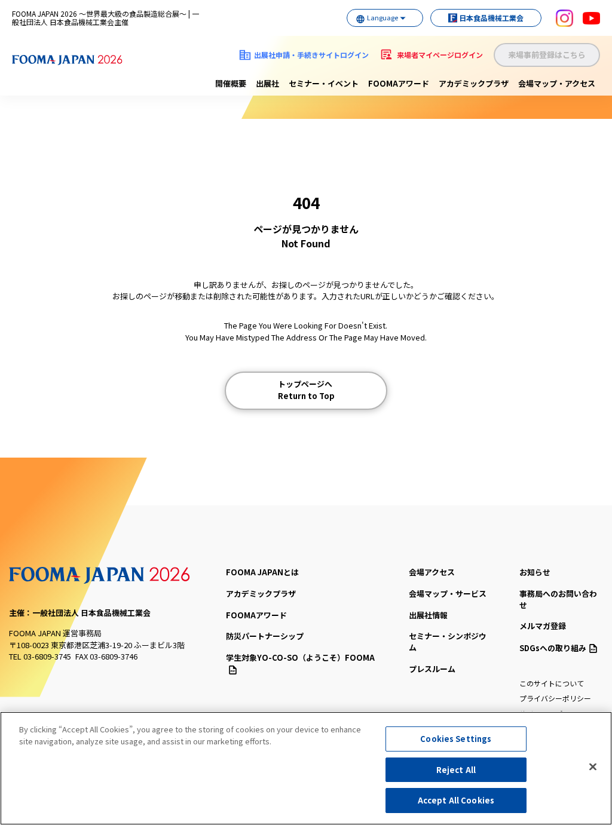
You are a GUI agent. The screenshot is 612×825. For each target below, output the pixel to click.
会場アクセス (432, 572)
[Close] (593, 767)
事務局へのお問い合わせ (558, 599)
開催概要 (230, 83)
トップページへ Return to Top (306, 389)
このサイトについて (551, 683)
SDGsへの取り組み (552, 648)
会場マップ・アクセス (556, 83)
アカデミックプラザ (474, 83)
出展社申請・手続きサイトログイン (311, 55)
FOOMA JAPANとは (262, 572)
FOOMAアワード (398, 83)
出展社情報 (428, 615)
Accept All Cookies (456, 800)
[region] (306, 768)
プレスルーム (432, 668)
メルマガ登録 (542, 625)
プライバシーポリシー (555, 698)
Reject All (456, 769)
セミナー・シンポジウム (447, 641)
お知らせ (534, 572)
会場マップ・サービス (447, 593)
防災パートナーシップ (265, 636)
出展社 (267, 83)
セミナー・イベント (324, 83)
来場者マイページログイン (440, 55)
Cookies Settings (455, 738)
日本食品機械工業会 (491, 18)
